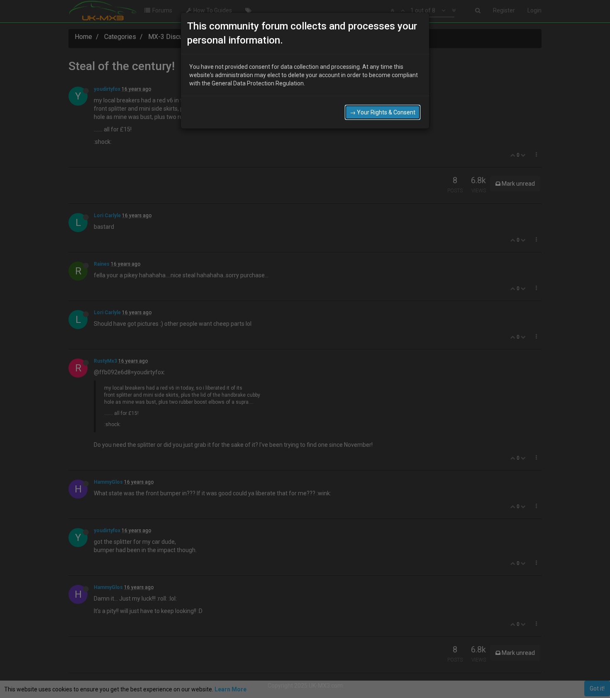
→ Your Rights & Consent (382, 112)
